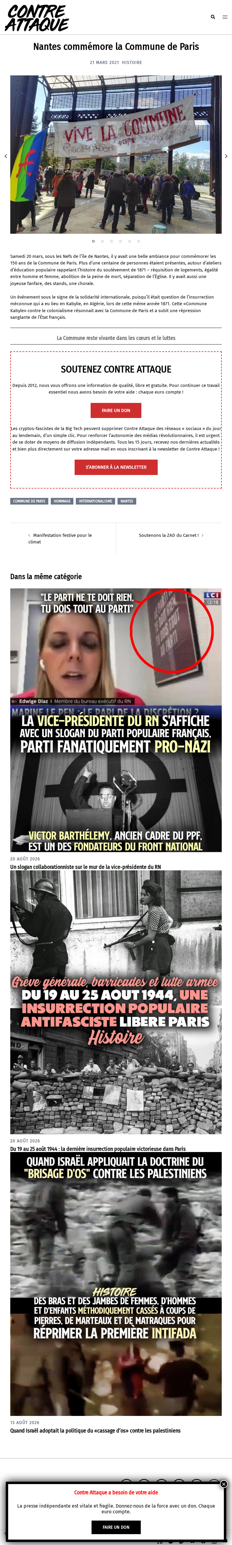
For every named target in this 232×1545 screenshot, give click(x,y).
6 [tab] (139, 241)
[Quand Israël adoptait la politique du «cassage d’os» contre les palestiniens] (116, 1284)
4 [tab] (121, 241)
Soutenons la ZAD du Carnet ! (169, 535)
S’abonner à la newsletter (116, 467)
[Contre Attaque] (37, 17)
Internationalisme (95, 501)
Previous (6, 156)
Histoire (132, 62)
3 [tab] (111, 241)
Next (226, 156)
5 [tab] (130, 241)
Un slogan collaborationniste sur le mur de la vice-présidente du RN (85, 867)
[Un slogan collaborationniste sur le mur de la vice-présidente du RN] (116, 720)
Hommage (62, 501)
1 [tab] (93, 241)
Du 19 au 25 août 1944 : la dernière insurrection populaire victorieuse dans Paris (98, 1149)
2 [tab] (102, 241)
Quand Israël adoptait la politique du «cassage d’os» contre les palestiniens (95, 1430)
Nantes (127, 501)
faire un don (116, 410)
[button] (212, 17)
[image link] (116, 154)
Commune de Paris (29, 501)
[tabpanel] (116, 154)
